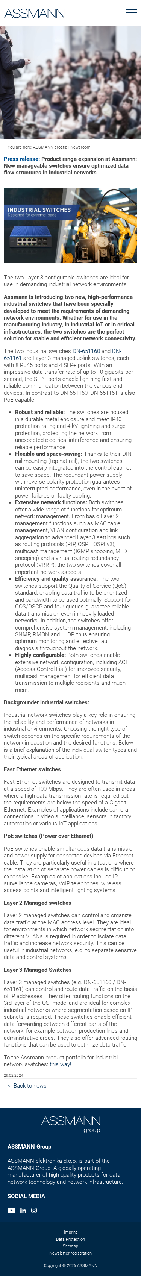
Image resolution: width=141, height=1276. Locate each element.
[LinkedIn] (23, 1211)
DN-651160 (86, 351)
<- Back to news (27, 1085)
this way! (60, 1064)
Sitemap (70, 1246)
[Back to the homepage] (34, 12)
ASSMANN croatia (50, 147)
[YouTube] (11, 1211)
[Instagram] (34, 1211)
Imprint (70, 1232)
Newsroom (80, 147)
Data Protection (70, 1239)
